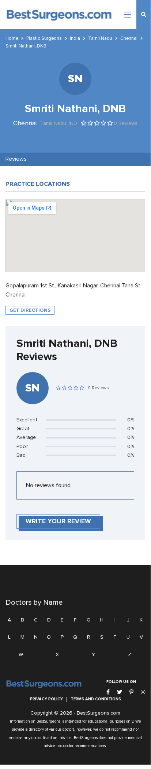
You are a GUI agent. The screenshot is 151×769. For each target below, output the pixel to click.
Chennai (128, 38)
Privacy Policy (46, 699)
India (75, 38)
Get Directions (30, 310)
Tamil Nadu (100, 38)
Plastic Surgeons (44, 38)
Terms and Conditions (96, 699)
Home (11, 38)
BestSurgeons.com (98, 713)
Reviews (16, 159)
